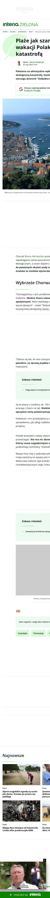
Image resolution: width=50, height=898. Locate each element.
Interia (5, 32)
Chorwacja (38, 633)
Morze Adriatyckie (34, 256)
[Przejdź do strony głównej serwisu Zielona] (29, 24)
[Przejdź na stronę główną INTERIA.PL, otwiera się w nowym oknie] (11, 24)
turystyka (22, 633)
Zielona (13, 32)
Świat (31, 32)
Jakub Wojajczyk (37, 62)
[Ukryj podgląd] (44, 860)
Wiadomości (22, 32)
